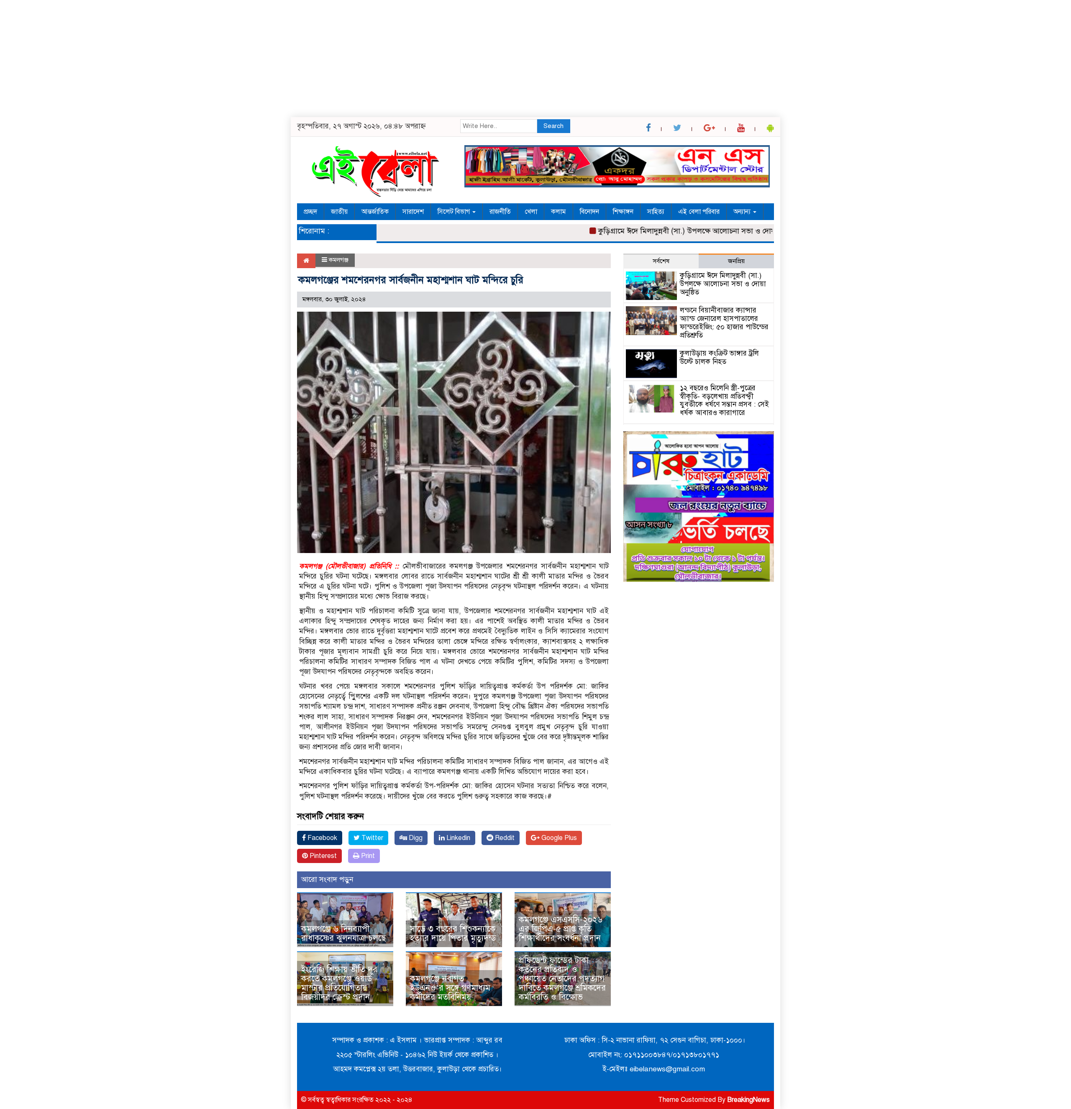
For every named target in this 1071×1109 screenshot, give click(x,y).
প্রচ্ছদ (310, 211)
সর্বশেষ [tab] (661, 261)
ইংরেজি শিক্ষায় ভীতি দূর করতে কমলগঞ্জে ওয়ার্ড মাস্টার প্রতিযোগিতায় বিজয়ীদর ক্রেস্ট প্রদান (339, 983)
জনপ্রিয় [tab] (736, 261)
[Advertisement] (251, 58)
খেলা (531, 211)
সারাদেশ (413, 211)
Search (553, 126)
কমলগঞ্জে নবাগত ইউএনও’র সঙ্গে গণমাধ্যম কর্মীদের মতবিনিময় (450, 987)
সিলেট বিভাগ (454, 211)
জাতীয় (339, 211)
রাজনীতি (500, 211)
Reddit (504, 838)
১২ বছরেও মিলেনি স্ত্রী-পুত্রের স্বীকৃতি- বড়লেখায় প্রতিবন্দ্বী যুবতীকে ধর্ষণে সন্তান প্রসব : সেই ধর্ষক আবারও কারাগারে (724, 400)
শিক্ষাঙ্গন (623, 211)
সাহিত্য (655, 211)
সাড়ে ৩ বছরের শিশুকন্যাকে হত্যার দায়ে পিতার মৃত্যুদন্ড (453, 933)
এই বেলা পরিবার (699, 211)
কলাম (558, 211)
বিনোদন (589, 211)
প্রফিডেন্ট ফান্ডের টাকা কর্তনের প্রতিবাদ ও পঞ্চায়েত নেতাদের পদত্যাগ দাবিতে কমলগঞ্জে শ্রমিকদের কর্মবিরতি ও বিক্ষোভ (562, 978)
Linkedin (457, 838)
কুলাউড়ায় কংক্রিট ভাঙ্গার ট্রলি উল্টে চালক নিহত (719, 357)
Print (367, 856)
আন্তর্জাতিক (375, 211)
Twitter (371, 838)
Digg (415, 838)
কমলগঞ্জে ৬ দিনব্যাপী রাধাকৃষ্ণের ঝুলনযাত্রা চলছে (343, 933)
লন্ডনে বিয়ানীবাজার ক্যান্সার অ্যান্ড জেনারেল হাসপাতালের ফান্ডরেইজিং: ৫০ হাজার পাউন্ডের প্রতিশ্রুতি (724, 322)
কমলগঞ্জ (338, 260)
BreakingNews (748, 1100)
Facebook (321, 838)
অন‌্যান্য (742, 211)
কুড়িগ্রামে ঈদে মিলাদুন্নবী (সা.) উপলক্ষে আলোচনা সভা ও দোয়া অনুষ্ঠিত (672, 231)
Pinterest (322, 856)
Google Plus (558, 838)
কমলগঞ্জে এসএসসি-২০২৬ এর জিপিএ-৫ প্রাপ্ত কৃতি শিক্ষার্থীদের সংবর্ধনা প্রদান (560, 928)
